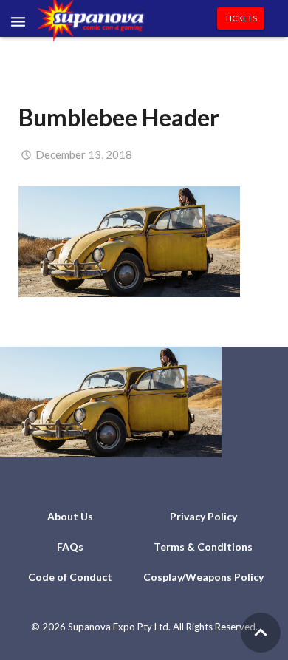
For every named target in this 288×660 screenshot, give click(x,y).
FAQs (70, 546)
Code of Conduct (70, 577)
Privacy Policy (203, 516)
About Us (70, 516)
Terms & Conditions (203, 546)
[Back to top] (261, 633)
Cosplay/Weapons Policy (203, 577)
